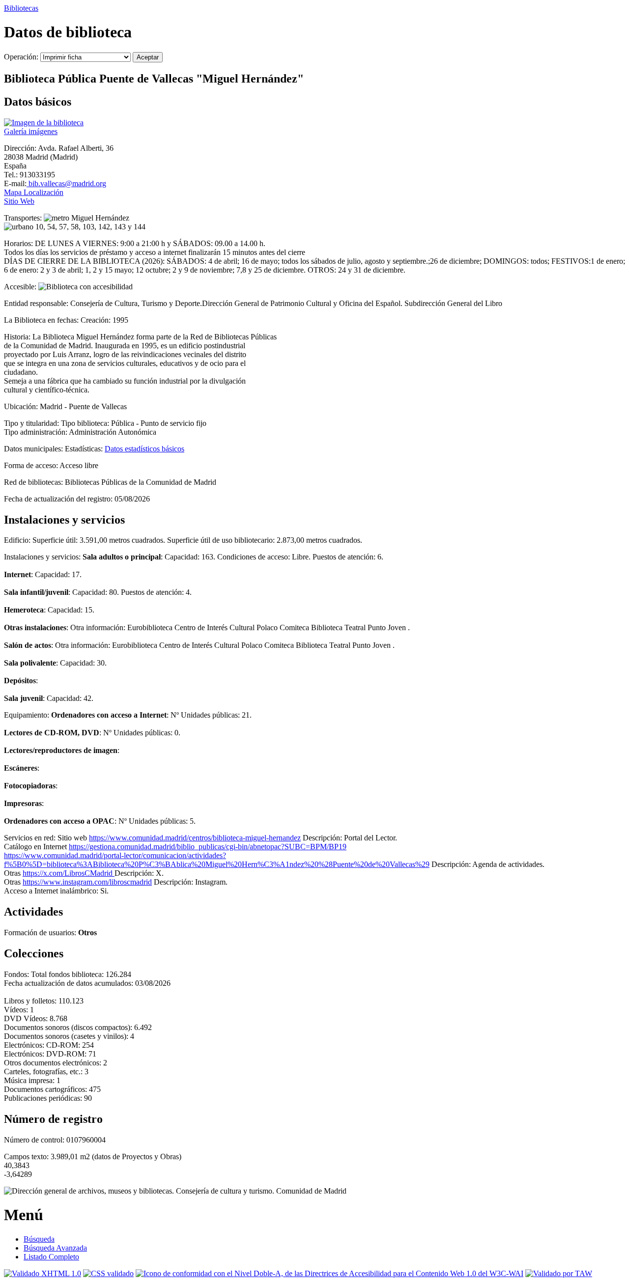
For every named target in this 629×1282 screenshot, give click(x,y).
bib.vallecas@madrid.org (66, 183)
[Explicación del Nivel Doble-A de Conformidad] (329, 1273)
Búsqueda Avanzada (55, 1248)
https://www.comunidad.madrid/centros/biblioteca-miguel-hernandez (195, 838)
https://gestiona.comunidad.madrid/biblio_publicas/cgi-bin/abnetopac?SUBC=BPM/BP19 (207, 846)
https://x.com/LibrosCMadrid (68, 873)
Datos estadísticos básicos (144, 449)
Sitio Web (19, 201)
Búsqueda (39, 1239)
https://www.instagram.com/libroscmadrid (87, 882)
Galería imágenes (30, 131)
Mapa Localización (33, 192)
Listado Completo (51, 1257)
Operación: (22, 57)
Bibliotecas (21, 8)
